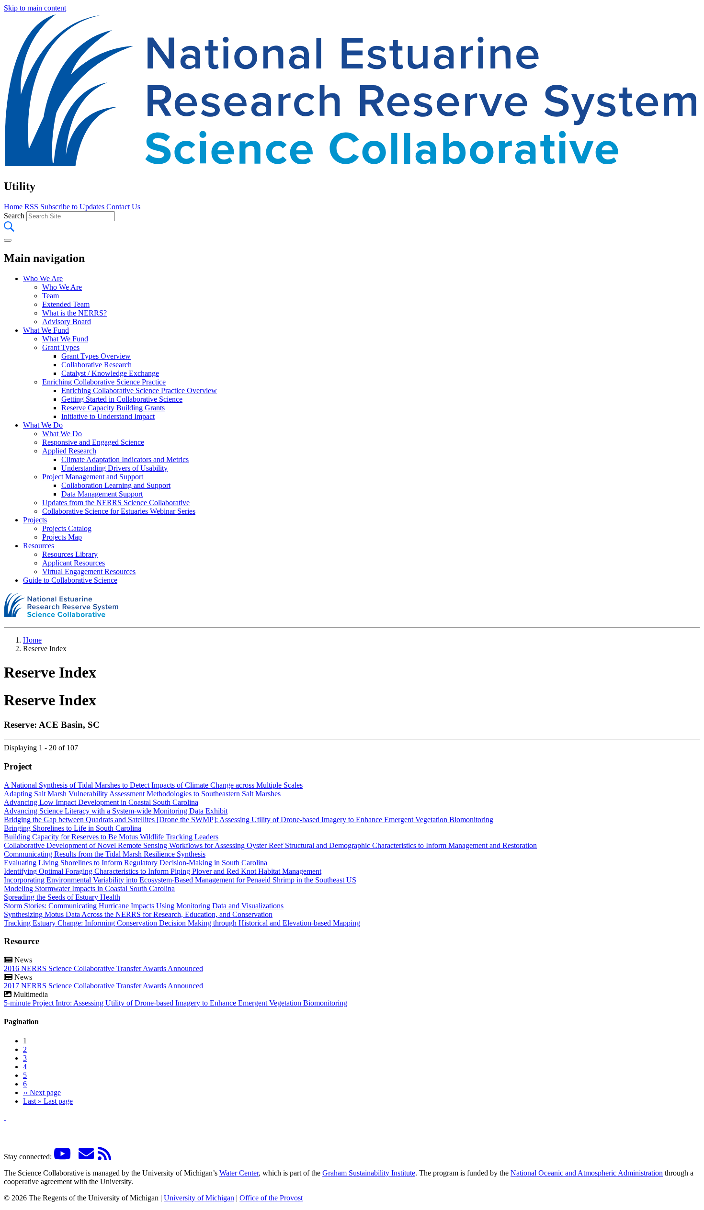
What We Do (43, 425)
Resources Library (70, 554)
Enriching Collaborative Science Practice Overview (139, 390)
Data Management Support (102, 494)
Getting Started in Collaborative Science (121, 399)
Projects (35, 520)
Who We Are (43, 278)
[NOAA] (5, 1117)
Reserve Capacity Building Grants (113, 408)
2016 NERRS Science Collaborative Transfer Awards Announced (103, 968)
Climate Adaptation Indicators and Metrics (125, 459)
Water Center (239, 1173)
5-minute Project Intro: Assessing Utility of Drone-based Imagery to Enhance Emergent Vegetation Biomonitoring (175, 1003)
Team (50, 296)
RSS (31, 207)
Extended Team (66, 304)
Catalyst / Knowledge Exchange (110, 373)
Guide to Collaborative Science (70, 580)
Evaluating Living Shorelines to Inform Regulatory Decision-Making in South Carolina (135, 863)
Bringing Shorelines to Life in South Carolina (72, 828)
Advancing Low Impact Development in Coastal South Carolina (101, 802)
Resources (38, 546)
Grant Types (60, 347)
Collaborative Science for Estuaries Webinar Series (118, 511)
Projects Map (62, 537)
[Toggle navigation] (7, 240)
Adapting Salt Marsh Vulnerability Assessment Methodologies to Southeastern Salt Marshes (142, 794)
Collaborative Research (96, 365)
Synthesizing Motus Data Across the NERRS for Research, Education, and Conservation (138, 914)
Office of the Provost (271, 1198)
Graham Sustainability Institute (368, 1173)
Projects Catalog (66, 528)
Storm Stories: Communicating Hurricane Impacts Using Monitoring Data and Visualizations (144, 906)
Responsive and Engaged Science (93, 442)
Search (14, 216)
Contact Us (123, 207)
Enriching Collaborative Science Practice (104, 382)
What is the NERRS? (74, 313)
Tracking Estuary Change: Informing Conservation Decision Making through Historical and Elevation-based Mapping (182, 923)
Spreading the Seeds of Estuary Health (62, 897)
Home (13, 207)
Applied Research (69, 451)
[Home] (352, 166)
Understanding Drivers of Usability (114, 468)
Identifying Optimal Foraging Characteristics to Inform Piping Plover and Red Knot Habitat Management (162, 871)
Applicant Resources (73, 563)
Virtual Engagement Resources (89, 571)
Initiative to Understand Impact (108, 416)
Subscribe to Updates (72, 207)
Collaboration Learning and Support (115, 485)
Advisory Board (66, 321)
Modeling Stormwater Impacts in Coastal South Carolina (89, 888)
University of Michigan (199, 1198)
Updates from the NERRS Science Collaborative (116, 502)
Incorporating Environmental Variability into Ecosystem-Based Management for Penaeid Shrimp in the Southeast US (180, 880)
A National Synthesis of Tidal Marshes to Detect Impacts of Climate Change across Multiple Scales (153, 785)
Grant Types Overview (96, 356)
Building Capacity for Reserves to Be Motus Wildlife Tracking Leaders (111, 837)
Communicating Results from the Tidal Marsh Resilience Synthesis (104, 854)
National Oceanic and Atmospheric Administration (587, 1173)
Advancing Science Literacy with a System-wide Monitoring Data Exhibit (115, 811)
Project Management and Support (92, 477)
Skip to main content (35, 8)
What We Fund (46, 330)
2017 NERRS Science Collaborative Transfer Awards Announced (103, 986)
